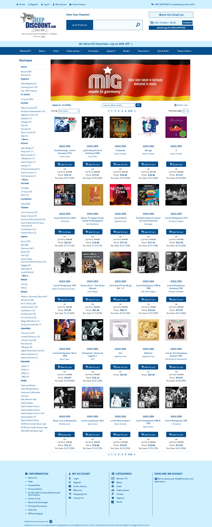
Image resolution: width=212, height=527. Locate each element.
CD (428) (25, 188)
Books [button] (126, 51)
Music (119, 482)
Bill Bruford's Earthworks (176, 359)
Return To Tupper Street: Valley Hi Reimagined (92, 219)
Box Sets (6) (26, 343)
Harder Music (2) (28, 232)
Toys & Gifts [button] (162, 51)
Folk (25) (25, 255)
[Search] (138, 25)
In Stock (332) (27, 99)
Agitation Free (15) (29, 114)
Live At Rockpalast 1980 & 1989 (148, 287)
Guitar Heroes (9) (29, 215)
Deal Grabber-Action (30, 406)
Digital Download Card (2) (32, 350)
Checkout (187, 22)
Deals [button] (183, 51)
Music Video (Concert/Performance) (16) (33, 260)
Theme (24, 207)
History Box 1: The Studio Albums (93, 287)
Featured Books (28, 385)
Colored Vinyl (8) (28, 340)
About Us (32, 478)
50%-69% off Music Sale (32, 430)
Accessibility (34, 485)
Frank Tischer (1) (28, 172)
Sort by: (54, 111)
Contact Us (78, 498)
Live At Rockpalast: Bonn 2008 (65, 354)
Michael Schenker (176, 291)
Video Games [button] (73, 51)
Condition (26, 198)
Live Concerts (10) (29, 212)
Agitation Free (120, 221)
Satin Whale (92, 291)
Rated (24, 279)
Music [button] (42, 51)
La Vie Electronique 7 (120, 420)
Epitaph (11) (26, 118)
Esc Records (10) (28, 314)
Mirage (148, 150)
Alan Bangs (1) (27, 148)
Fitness (120, 494)
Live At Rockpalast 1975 (176, 218)
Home (22, 4)
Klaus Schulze (120, 153)
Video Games (123, 490)
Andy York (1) (27, 151)
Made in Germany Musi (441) (34, 296)
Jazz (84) (24, 244)
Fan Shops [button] (93, 51)
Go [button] (138, 105)
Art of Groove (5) (28, 317)
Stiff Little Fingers (148, 291)
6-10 (130, 111)
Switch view (182, 105)
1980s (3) (25, 376)
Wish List (77, 490)
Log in (46, 4)
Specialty (26, 328)
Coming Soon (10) (29, 87)
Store (24, 66)
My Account (61, 4)
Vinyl (119, 486)
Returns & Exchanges (38, 502)
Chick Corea (64, 156)
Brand (24, 291)
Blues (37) (25, 251)
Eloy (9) (24, 125)
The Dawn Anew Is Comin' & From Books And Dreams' (148, 219)
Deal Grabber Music (30, 420)
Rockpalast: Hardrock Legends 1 (92, 354)
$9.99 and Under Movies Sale (34, 427)
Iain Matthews (92, 224)
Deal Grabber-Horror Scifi (32, 413)
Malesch (148, 353)
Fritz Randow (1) (28, 176)
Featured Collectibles (30, 392)
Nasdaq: (39, 36)
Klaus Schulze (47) (29, 107)
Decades (25, 361)
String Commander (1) (31, 324)
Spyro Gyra (92, 424)
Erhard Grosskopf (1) (30, 169)
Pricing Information (37, 506)
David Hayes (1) (28, 162)
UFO (92, 359)
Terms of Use (34, 498)
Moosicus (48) (27, 300)
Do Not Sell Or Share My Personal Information (44, 494)
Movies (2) (25, 75)
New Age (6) (26, 268)
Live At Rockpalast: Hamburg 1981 (176, 287)
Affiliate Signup (35, 513)
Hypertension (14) (29, 307)
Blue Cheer (65, 359)
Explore (25, 78)
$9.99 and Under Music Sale (33, 423)
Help (30, 481)
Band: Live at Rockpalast (65, 420)
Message (148, 224)
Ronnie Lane (64, 424)
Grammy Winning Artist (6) (33, 219)
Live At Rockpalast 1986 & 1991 (148, 422)
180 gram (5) (26, 347)
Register (34, 4)
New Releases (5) (28, 83)
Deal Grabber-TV (28, 416)
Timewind (120, 150)
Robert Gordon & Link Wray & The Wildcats (70, 288)
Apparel (120, 498)
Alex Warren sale (28, 399)
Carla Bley (92, 156)
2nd (120, 353)
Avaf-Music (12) (28, 310)
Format (25, 183)
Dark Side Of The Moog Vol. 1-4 (120, 287)
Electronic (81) (27, 248)
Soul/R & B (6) (27, 272)
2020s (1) (25, 366)
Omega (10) (26, 122)
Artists (24, 102)
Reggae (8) (25, 265)
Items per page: (175, 111)
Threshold (64, 221)
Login (76, 478)
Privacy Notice (35, 489)
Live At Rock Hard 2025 (65, 218)
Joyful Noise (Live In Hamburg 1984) (92, 152)
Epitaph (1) (26, 165)
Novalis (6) (26, 129)
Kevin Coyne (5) (28, 132)
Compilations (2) (28, 229)
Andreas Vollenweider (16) (33, 111)
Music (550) (26, 71)
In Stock (25, 94)
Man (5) (24, 136)
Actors (24, 143)
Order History (79, 4)
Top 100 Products (29, 90)
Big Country (148, 426)
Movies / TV (122, 478)
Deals (24, 380)
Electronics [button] (143, 51)
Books (119, 501)
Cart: (165, 22)
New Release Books (30, 388)
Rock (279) (25, 241)
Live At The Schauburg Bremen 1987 (176, 354)
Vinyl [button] (55, 51)
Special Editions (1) (29, 357)
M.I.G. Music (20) (28, 303)
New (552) (25, 203)
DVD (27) (25, 195)
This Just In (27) (28, 333)
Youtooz (25, 396)
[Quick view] (64, 146)
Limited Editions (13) (30, 336)
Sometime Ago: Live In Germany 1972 (64, 152)
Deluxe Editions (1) (29, 354)
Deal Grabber (27, 403)
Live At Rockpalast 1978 (65, 285)
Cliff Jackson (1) (28, 158)
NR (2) (24, 287)
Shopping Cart (80, 494)
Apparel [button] (111, 51)
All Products (81, 24)
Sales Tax (32, 510)
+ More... (25, 139)
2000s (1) (25, 373)
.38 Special (176, 424)
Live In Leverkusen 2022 (92, 420)
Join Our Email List (172, 14)
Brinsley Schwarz (176, 221)
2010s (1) (25, 369)
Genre (24, 236)
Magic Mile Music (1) (30, 321)
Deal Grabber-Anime (30, 409)
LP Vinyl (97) (26, 191)
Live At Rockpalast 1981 (176, 420)
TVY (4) (24, 284)
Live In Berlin (120, 218)
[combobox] (69, 111)
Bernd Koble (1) (28, 155)
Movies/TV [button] (25, 51)
